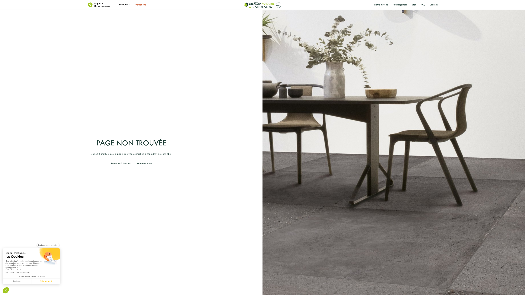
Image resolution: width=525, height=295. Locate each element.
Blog (414, 4)
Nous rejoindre (400, 4)
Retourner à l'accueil (121, 163)
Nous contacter (144, 163)
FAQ (423, 4)
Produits (123, 4)
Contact (434, 4)
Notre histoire (381, 4)
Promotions (140, 4)
